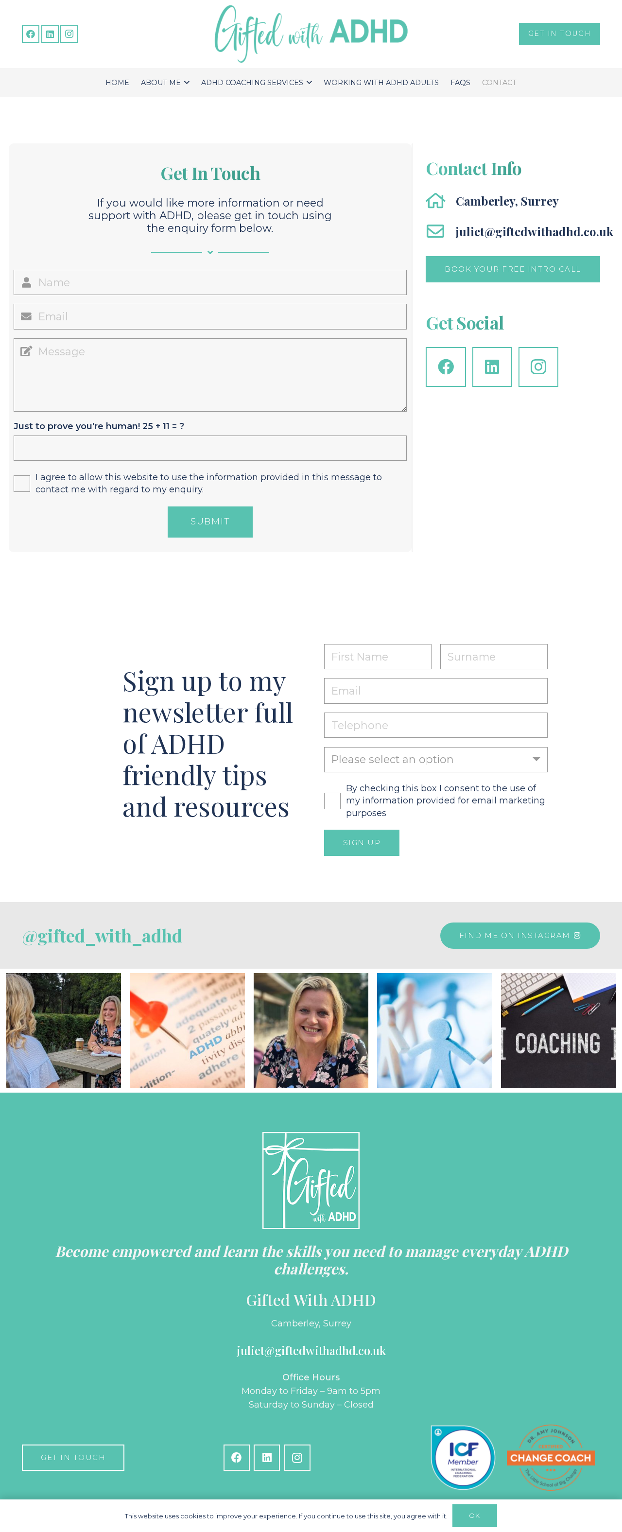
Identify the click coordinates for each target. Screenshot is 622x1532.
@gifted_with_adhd (102, 935)
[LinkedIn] (50, 34)
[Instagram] (69, 34)
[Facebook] (30, 34)
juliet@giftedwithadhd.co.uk (534, 231)
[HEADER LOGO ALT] (311, 34)
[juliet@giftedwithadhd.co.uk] (441, 231)
